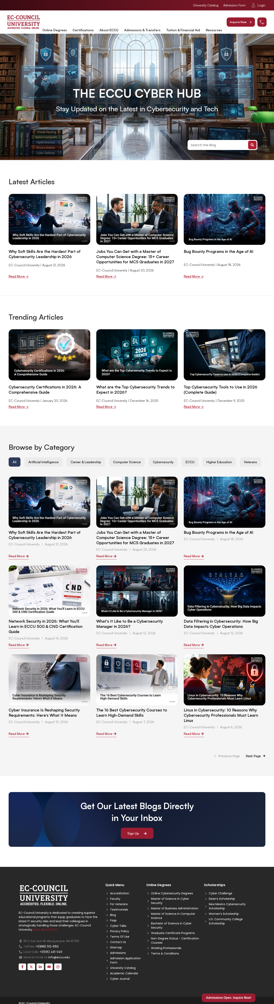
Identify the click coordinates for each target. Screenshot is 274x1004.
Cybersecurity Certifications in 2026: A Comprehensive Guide (45, 389)
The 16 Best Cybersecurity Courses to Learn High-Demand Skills (131, 712)
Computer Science (127, 462)
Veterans (250, 462)
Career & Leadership (86, 462)
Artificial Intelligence (43, 462)
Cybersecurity (163, 462)
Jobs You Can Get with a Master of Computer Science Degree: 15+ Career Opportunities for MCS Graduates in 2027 (135, 256)
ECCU (190, 462)
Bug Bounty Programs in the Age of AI (218, 251)
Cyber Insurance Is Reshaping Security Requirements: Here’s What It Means (44, 712)
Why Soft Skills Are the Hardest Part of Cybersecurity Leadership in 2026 (44, 254)
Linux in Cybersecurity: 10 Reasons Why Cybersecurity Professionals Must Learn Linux (221, 715)
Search (252, 145)
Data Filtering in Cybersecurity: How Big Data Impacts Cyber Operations (221, 624)
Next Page (253, 756)
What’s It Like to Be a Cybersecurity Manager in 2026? (129, 624)
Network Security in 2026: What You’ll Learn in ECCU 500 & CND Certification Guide (45, 626)
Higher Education (219, 462)
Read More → (18, 276)
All (14, 462)
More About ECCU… (46, 930)
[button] (241, 22)
